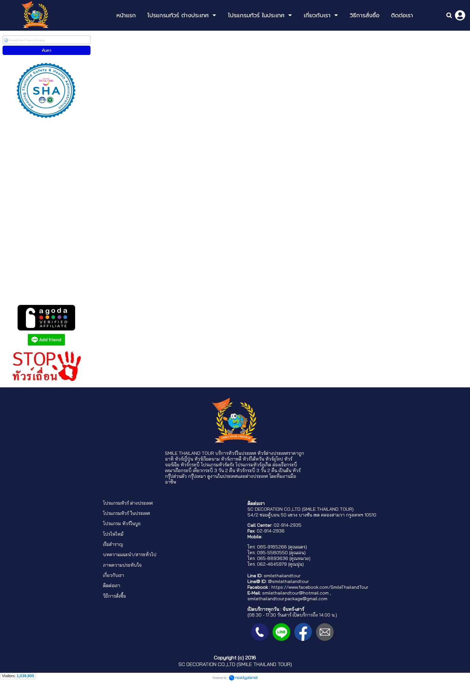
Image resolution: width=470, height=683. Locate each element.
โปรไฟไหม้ (113, 534)
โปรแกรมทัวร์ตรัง (217, 465)
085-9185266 (272, 547)
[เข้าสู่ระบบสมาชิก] (460, 15)
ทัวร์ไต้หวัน (253, 459)
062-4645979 (272, 564)
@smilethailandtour (288, 581)
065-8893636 (272, 558)
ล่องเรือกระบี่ (284, 465)
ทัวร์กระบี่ (190, 465)
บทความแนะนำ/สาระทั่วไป (129, 554)
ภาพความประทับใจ (122, 565)
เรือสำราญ (113, 544)
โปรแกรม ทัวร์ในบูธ (122, 523)
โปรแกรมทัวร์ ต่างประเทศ (128, 503)
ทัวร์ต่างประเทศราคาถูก (280, 453)
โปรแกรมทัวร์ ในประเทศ (126, 513)
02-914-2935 (288, 525)
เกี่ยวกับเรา (113, 575)
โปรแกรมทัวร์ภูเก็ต (253, 465)
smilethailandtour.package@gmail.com (287, 599)
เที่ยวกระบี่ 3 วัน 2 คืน (214, 470)
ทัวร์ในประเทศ (242, 453)
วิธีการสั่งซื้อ (114, 596)
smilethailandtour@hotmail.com (295, 593)
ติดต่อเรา (111, 585)
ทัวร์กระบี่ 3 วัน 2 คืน (256, 470)
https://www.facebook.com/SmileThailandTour (319, 587)
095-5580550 (272, 552)
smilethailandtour (282, 575)
